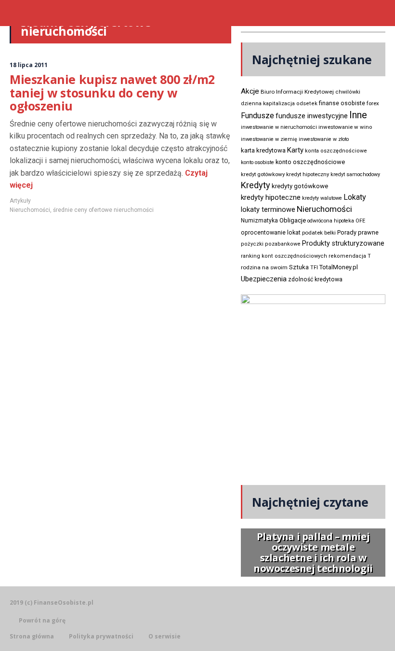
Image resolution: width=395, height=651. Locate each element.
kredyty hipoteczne (271, 197)
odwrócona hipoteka (330, 221)
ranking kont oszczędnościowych (284, 256)
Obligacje (292, 220)
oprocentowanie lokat (271, 232)
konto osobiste (257, 162)
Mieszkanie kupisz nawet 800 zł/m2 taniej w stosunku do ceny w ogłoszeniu (112, 92)
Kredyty (255, 185)
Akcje (250, 91)
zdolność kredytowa (315, 279)
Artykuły (20, 200)
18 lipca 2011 (29, 65)
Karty (295, 150)
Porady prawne (358, 232)
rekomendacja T (350, 256)
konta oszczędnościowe (336, 151)
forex (373, 103)
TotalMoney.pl (338, 267)
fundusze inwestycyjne (312, 115)
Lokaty (354, 197)
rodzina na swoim (264, 267)
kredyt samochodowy (355, 174)
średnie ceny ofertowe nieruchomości (103, 210)
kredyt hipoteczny (307, 174)
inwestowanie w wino (345, 127)
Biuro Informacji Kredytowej (297, 91)
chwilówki (347, 92)
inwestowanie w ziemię (269, 139)
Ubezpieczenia (264, 279)
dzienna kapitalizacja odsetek (279, 103)
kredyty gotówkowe (300, 186)
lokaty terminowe (268, 209)
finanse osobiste (342, 103)
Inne (358, 115)
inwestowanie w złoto (324, 139)
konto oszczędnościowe (310, 162)
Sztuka (299, 267)
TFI (314, 267)
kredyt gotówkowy (263, 174)
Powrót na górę (42, 620)
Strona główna (32, 636)
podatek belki (319, 232)
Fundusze (257, 115)
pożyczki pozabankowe (271, 244)
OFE (360, 221)
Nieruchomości (30, 210)
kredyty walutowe (322, 198)
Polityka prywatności (101, 636)
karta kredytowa (263, 150)
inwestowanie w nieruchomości (279, 127)
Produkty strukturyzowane (343, 243)
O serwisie (164, 636)
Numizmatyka (259, 220)
